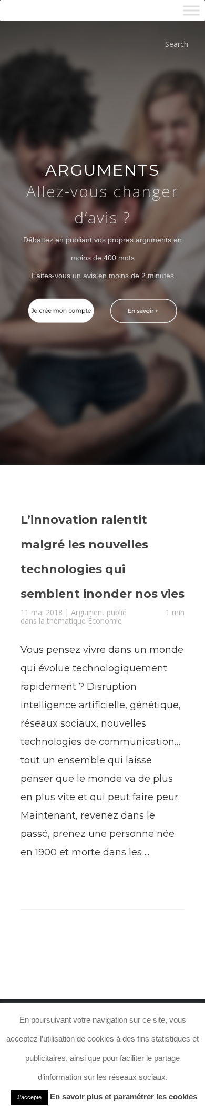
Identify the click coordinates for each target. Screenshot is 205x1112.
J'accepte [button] (29, 1097)
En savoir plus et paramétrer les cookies (123, 1096)
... (147, 892)
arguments (102, 170)
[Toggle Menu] (191, 10)
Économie (105, 661)
